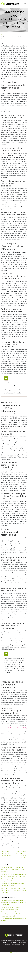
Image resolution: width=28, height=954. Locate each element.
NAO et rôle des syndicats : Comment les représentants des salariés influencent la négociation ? (13, 890)
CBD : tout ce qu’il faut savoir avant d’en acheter (21, 854)
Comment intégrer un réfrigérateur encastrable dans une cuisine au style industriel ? (12, 869)
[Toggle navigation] (25, 4)
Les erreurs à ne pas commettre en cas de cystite (7, 853)
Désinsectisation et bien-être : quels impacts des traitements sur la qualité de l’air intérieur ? (13, 902)
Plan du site (14, 953)
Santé (4, 34)
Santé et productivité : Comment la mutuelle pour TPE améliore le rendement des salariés (12, 914)
